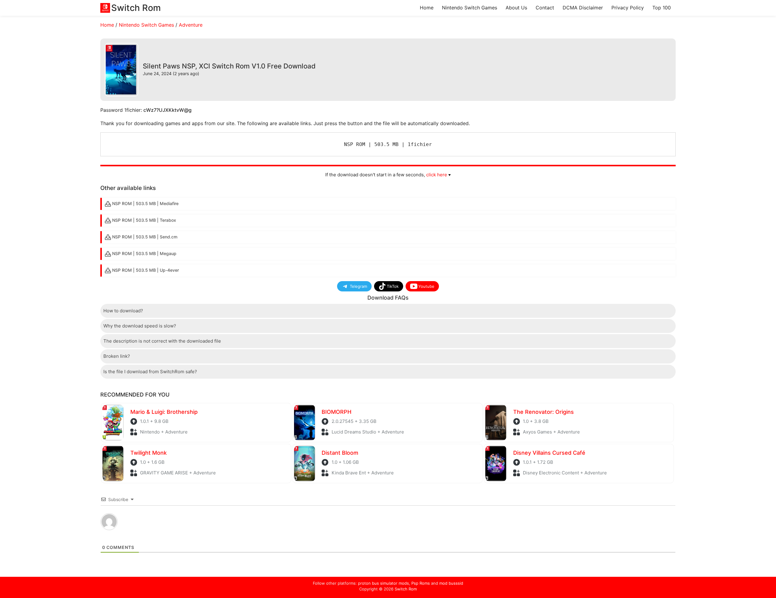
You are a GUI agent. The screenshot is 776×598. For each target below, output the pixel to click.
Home (426, 8)
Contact (545, 8)
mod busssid (451, 583)
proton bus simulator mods (383, 583)
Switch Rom (406, 588)
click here (436, 175)
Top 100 (661, 8)
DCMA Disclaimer (583, 8)
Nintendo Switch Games (469, 8)
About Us (516, 8)
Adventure (190, 25)
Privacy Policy (627, 8)
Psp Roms (420, 583)
